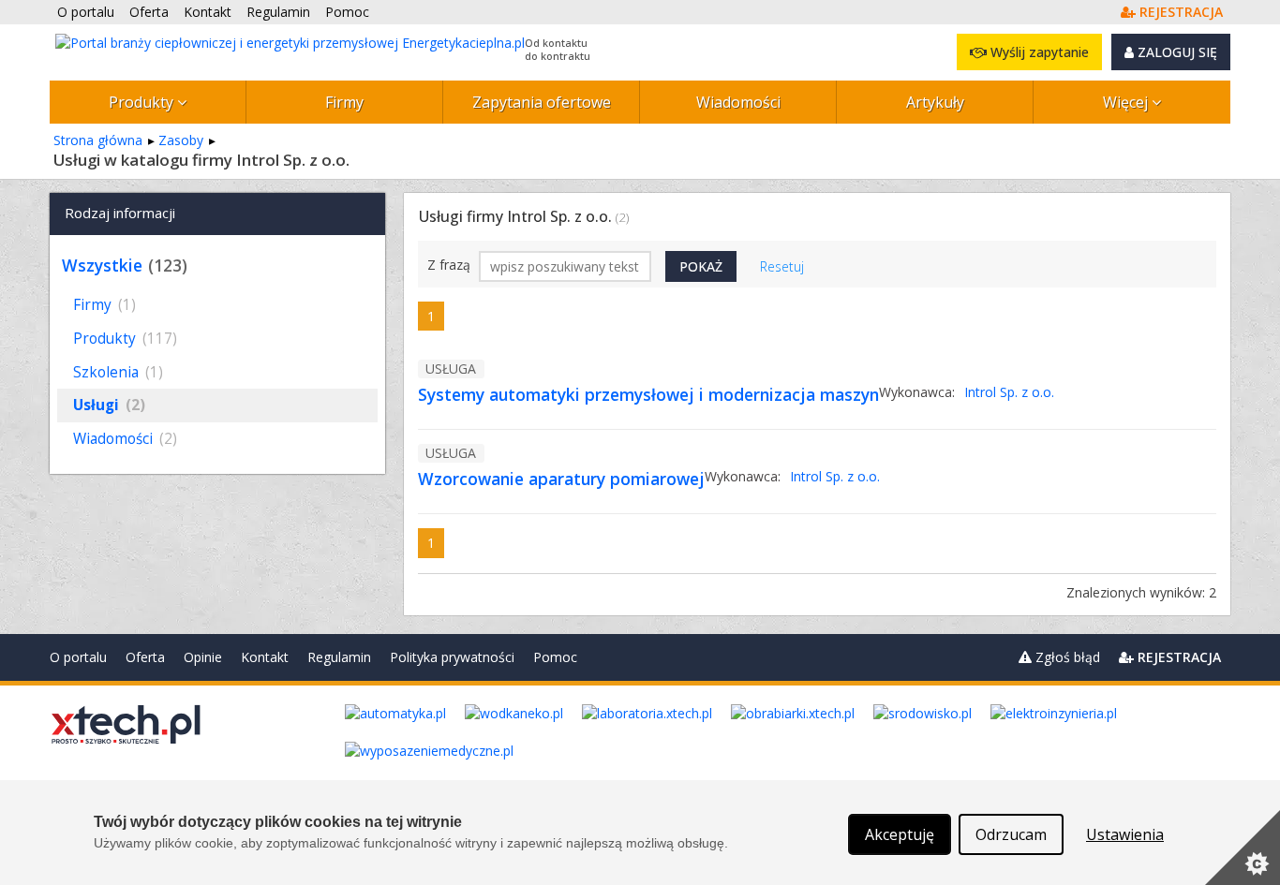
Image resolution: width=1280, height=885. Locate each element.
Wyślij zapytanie (1038, 52)
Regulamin (339, 657)
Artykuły (935, 102)
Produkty (143, 102)
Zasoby (180, 140)
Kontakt (265, 657)
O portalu (78, 657)
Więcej (1127, 102)
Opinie (203, 657)
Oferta (145, 657)
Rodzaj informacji (120, 212)
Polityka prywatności (452, 657)
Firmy (344, 102)
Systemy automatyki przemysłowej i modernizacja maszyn (648, 394)
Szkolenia (118, 372)
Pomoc (555, 657)
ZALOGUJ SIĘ (1175, 52)
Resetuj (782, 266)
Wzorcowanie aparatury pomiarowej (561, 478)
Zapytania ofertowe (541, 102)
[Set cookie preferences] (1242, 847)
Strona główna (97, 140)
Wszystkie (102, 265)
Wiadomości (738, 102)
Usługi (109, 405)
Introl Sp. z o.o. (1009, 392)
